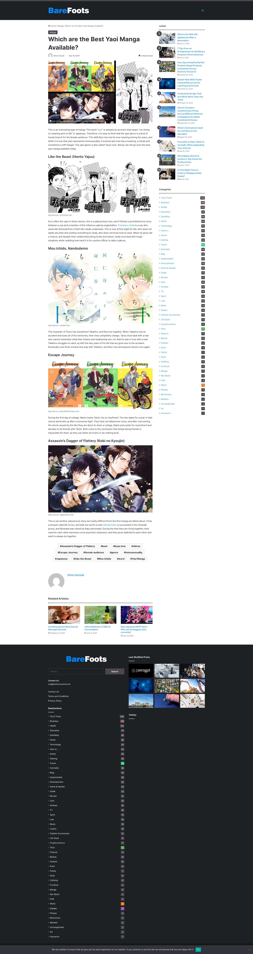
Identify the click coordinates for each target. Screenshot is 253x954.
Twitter (132, 714)
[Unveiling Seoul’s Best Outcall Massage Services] (64, 615)
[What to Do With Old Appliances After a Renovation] (167, 38)
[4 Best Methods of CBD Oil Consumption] (100, 615)
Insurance (165, 413)
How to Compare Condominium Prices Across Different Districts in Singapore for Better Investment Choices (190, 113)
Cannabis (165, 249)
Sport (163, 296)
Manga (61, 26)
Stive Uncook (75, 575)
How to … (165, 230)
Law (163, 301)
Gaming (164, 240)
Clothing (165, 361)
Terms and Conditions (58, 696)
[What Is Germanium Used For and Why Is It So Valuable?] (167, 131)
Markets (165, 399)
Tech (163, 329)
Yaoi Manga (138, 558)
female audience (94, 552)
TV (162, 291)
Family (164, 352)
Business (165, 202)
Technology (166, 226)
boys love (120, 546)
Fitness (164, 390)
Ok (198, 949)
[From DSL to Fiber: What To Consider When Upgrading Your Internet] (167, 145)
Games (53, 908)
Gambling (165, 216)
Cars (163, 282)
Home (53, 26)
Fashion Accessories (170, 315)
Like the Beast (83, 558)
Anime (164, 235)
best (104, 546)
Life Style (165, 319)
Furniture (165, 366)
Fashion (164, 343)
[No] (249, 949)
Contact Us (53, 692)
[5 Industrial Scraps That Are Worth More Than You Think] (167, 97)
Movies (164, 277)
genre (114, 552)
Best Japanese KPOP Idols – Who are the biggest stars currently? (134, 629)
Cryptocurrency (168, 324)
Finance (164, 333)
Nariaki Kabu (109, 524)
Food (163, 347)
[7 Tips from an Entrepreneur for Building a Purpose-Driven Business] (167, 52)
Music (163, 305)
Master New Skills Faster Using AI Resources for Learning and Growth (189, 82)
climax (136, 546)
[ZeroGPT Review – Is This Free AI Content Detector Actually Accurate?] (141, 671)
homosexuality (133, 552)
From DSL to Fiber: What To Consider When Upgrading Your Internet (190, 145)
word (121, 558)
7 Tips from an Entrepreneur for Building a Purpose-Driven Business (191, 51)
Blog (163, 254)
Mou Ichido (105, 558)
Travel (164, 244)
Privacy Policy (55, 701)
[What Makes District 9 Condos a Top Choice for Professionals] (167, 159)
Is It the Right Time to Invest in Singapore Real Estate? (189, 173)
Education (165, 212)
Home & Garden (168, 268)
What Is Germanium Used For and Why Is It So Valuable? (190, 131)
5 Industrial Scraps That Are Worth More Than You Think (190, 96)
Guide (163, 273)
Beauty (164, 338)
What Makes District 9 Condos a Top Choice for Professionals (189, 159)
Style (163, 357)
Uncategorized (168, 404)
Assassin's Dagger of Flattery (78, 546)
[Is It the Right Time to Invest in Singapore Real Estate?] (167, 174)
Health (164, 207)
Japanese (62, 558)
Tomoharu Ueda (126, 225)
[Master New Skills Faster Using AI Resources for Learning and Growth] (167, 83)
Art (162, 408)
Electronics (166, 394)
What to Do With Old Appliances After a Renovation (187, 37)
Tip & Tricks (166, 198)
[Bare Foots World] (68, 10)
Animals (164, 287)
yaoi (100, 129)
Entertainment (167, 263)
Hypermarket (167, 258)
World (163, 385)
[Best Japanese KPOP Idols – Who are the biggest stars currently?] (137, 615)
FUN (163, 380)
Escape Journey (68, 552)
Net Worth (165, 376)
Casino (164, 310)
